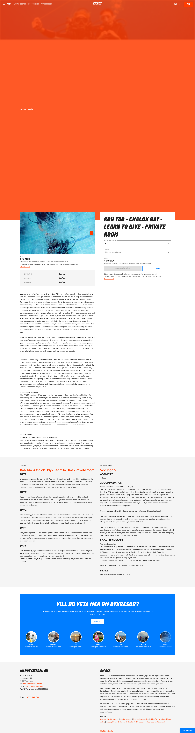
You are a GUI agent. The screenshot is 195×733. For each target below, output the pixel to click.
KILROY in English (107, 731)
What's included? (25, 267)
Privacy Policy (111, 722)
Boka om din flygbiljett (126, 722)
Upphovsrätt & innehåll (156, 722)
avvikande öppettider (35, 686)
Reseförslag (33, 4)
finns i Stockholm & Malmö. (32, 684)
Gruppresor (46, 4)
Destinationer (20, 4)
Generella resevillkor (141, 719)
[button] (137, 243)
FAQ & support (113, 719)
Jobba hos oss (126, 719)
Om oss (103, 719)
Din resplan (140, 722)
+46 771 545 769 (32, 697)
